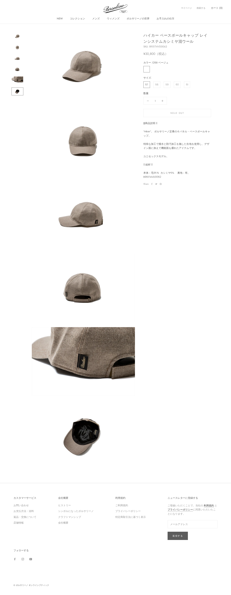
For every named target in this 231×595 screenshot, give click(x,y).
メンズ (96, 18)
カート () (217, 8)
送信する (177, 535)
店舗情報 (19, 522)
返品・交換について (25, 517)
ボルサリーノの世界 (138, 18)
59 (167, 84)
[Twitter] (156, 184)
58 (156, 84)
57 (146, 84)
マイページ (186, 8)
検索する (201, 8)
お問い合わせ (21, 505)
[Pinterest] (161, 184)
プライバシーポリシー (128, 511)
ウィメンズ (113, 18)
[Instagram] (22, 559)
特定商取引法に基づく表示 (130, 517)
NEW (60, 18)
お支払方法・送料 (24, 511)
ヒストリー (64, 505)
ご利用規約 (121, 505)
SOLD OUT (177, 113)
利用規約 (209, 505)
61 (187, 84)
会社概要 (63, 522)
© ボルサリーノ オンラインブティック (31, 585)
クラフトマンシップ (69, 517)
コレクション (77, 18)
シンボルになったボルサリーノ (76, 511)
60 (177, 84)
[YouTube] (30, 559)
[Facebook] (152, 184)
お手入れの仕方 (165, 18)
